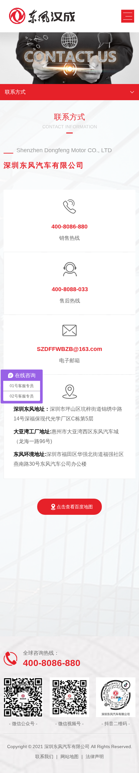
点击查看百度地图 (75, 506)
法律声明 (95, 756)
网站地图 (69, 756)
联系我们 (44, 756)
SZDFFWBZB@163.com (69, 349)
